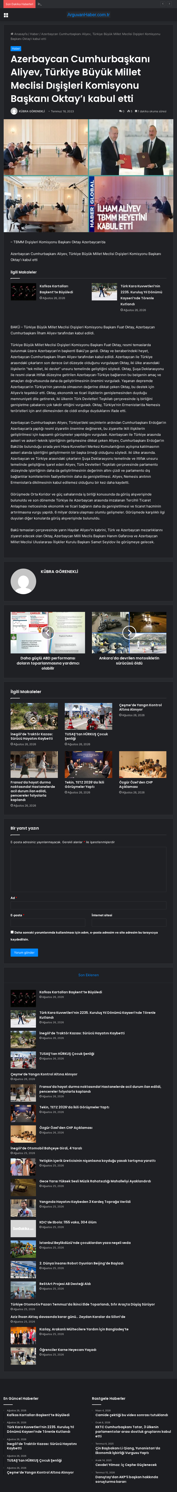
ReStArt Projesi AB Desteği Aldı (65, 1283)
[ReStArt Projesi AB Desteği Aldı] (23, 1290)
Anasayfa (20, 34)
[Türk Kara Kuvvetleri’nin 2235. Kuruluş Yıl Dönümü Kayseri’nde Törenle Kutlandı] (104, 291)
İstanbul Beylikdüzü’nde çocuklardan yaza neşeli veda (85, 1242)
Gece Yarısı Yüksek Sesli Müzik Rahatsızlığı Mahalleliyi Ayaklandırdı (95, 1181)
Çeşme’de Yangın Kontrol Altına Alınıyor (140, 707)
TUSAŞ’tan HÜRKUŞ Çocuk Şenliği (86, 736)
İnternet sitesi (102, 915)
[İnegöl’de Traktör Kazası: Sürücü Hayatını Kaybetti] (34, 716)
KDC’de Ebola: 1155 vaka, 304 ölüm (68, 1222)
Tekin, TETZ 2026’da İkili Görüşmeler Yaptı (84, 784)
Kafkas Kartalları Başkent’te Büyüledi (70, 992)
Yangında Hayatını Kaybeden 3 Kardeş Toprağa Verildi (85, 1201)
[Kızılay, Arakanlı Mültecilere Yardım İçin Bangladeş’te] (23, 1335)
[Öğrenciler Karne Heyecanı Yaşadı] (23, 1356)
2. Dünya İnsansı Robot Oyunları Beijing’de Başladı (81, 1263)
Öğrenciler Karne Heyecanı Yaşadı (67, 1349)
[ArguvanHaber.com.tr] (88, 15)
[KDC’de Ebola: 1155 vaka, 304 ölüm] (23, 1228)
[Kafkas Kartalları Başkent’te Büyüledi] (23, 291)
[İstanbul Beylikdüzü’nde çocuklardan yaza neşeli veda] (23, 1249)
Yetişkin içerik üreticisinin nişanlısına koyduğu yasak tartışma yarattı (97, 1160)
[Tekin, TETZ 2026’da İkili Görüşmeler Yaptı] (88, 764)
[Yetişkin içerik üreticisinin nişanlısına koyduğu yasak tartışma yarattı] (23, 1167)
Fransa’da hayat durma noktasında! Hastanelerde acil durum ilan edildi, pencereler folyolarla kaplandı (33, 791)
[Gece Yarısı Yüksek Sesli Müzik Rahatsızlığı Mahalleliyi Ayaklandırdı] (23, 1187)
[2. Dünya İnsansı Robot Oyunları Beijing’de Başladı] (23, 1269)
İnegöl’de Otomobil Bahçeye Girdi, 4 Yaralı (46, 1148)
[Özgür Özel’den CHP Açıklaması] (142, 764)
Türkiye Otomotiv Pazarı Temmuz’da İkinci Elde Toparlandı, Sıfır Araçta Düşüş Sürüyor (83, 1304)
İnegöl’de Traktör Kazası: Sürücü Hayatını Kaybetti (73, 4)
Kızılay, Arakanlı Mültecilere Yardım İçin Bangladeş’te (84, 1329)
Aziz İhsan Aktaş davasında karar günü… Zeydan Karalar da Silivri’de (68, 1316)
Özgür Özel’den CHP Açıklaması (136, 784)
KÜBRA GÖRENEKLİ (32, 111)
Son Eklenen (88, 975)
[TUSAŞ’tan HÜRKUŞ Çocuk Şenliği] (88, 716)
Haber (34, 34)
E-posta (17, 915)
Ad (14, 898)
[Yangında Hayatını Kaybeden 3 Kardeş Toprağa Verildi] (23, 1208)
